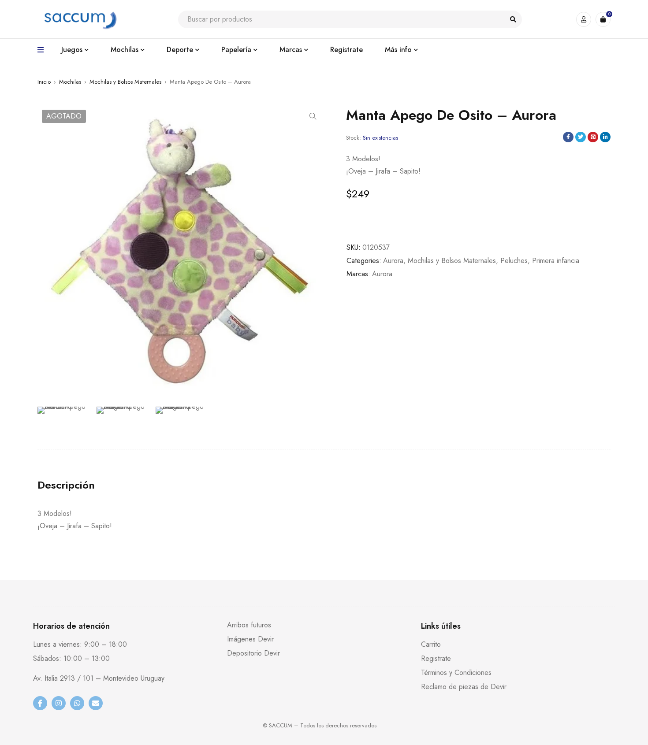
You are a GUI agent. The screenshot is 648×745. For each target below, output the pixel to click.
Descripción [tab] (66, 485)
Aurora (393, 261)
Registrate (436, 658)
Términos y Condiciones (456, 672)
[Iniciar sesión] (583, 19)
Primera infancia (555, 261)
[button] (313, 116)
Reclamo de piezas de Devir (463, 687)
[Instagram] (59, 703)
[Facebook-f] (40, 703)
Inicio (44, 82)
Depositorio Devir (253, 653)
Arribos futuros (249, 625)
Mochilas (70, 82)
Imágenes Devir (250, 639)
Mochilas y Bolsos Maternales (125, 82)
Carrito (431, 644)
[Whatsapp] (77, 703)
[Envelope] (96, 703)
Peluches (514, 261)
